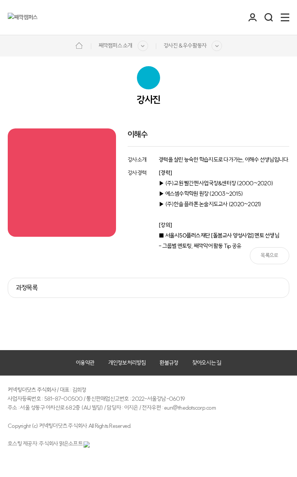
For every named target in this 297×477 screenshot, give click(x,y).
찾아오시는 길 (207, 363)
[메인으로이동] (79, 45)
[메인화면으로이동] (23, 17)
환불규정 (169, 363)
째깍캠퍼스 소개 (116, 45)
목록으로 (269, 255)
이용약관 (85, 363)
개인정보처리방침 (127, 363)
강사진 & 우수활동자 (185, 45)
